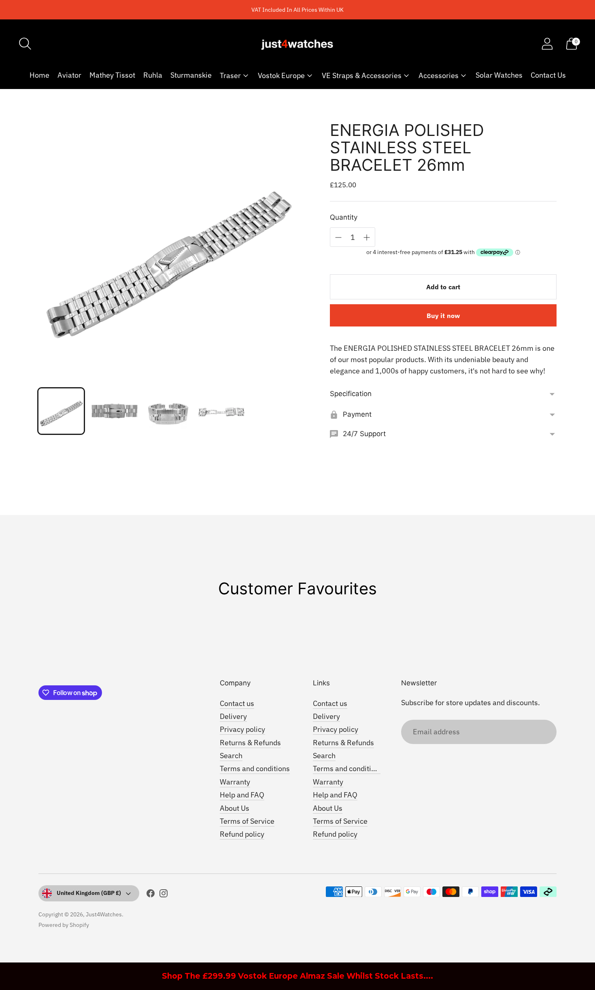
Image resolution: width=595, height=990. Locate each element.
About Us (234, 808)
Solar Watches (499, 75)
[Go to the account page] (547, 43)
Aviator (69, 75)
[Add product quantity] (367, 237)
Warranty (235, 781)
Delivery (233, 716)
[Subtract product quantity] (338, 237)
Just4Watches (104, 914)
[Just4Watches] (297, 44)
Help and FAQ (242, 794)
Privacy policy (242, 729)
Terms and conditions (255, 768)
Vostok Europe (281, 75)
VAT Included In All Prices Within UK (297, 9)
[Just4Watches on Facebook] (150, 894)
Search (231, 755)
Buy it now (443, 316)
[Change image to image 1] (61, 411)
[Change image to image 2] (114, 411)
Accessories (439, 75)
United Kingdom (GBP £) (89, 893)
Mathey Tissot (112, 75)
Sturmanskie (191, 75)
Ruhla (152, 75)
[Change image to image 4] (221, 411)
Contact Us (548, 75)
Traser (230, 75)
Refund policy (242, 834)
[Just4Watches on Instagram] (163, 894)
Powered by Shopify (63, 925)
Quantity (343, 217)
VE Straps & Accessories (362, 75)
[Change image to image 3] (168, 411)
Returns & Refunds (250, 742)
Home (39, 75)
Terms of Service (247, 821)
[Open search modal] (25, 43)
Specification (351, 394)
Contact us (237, 703)
